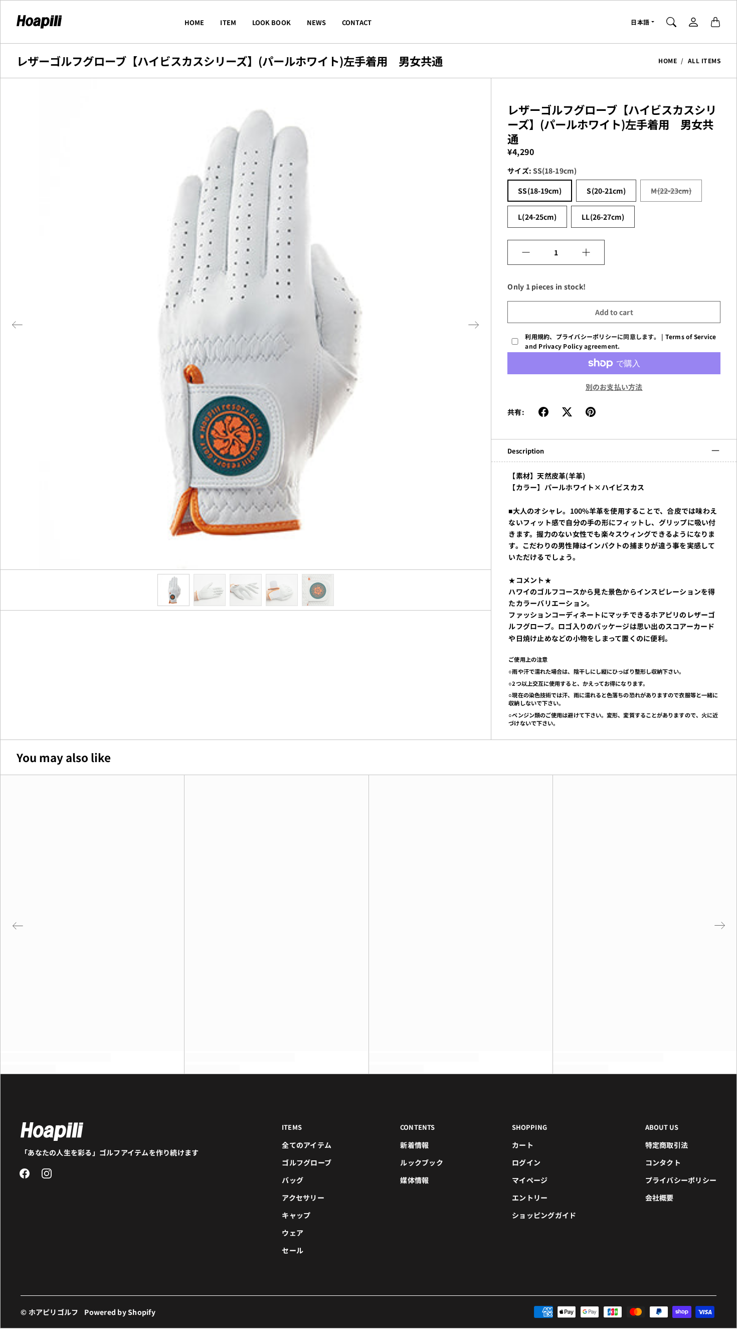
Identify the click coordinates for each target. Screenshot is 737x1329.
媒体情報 (414, 1180)
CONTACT (357, 22)
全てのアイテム (306, 1145)
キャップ (296, 1215)
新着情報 (414, 1145)
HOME (194, 22)
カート (522, 1145)
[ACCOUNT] (693, 22)
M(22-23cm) (671, 191)
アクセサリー (303, 1198)
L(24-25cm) (537, 217)
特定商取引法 (666, 1145)
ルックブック (421, 1162)
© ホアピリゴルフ (49, 1312)
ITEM (228, 22)
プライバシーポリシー (681, 1180)
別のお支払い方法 (614, 387)
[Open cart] (715, 22)
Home (667, 60)
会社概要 (659, 1198)
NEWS (316, 22)
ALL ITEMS (704, 60)
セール (292, 1250)
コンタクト (663, 1162)
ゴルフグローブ (306, 1162)
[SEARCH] (671, 22)
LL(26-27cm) (603, 217)
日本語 (640, 22)
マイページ (529, 1180)
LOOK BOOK (271, 22)
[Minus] (526, 252)
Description (525, 451)
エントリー (529, 1198)
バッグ (292, 1180)
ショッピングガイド (544, 1215)
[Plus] (586, 252)
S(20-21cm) (606, 191)
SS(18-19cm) (540, 191)
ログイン (526, 1162)
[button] (17, 325)
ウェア (292, 1233)
